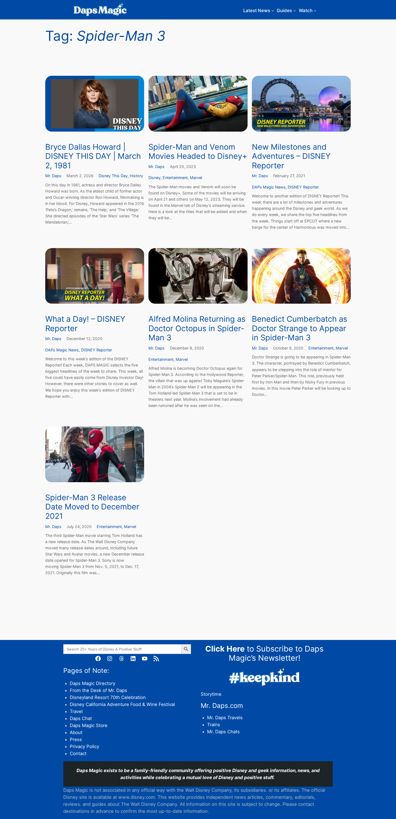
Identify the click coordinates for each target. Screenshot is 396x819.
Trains (213, 724)
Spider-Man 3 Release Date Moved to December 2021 (92, 507)
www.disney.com (136, 797)
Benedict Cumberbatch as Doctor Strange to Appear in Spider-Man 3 (299, 328)
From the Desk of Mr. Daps (98, 690)
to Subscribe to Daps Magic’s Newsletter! (264, 653)
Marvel (196, 177)
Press (76, 739)
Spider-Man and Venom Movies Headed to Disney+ (197, 151)
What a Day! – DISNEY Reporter (85, 323)
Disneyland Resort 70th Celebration (108, 697)
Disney (154, 177)
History (136, 175)
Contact (78, 753)
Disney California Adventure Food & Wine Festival (122, 704)
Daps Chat (81, 718)
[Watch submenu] (315, 10)
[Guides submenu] (294, 10)
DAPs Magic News (269, 187)
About (76, 732)
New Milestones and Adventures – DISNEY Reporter (291, 156)
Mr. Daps (53, 175)
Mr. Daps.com (222, 706)
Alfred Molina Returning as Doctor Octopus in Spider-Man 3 (196, 328)
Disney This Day (113, 175)
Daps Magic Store (88, 725)
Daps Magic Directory (92, 683)
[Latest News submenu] (272, 10)
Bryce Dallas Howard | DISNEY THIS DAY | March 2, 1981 (93, 156)
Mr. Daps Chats (223, 731)
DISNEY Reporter (303, 187)
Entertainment (175, 177)
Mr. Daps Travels (225, 717)
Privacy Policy (84, 746)
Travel (76, 711)
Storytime (211, 694)
